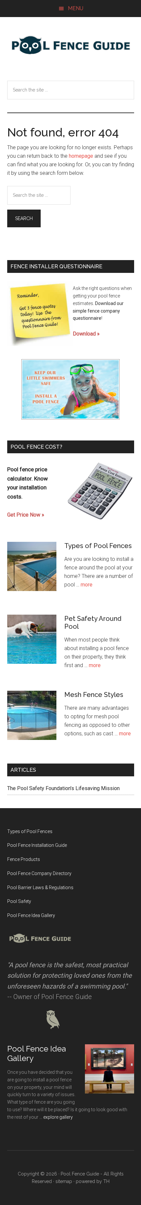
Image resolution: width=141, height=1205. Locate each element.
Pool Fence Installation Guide (37, 845)
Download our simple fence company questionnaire (98, 311)
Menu (75, 8)
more (86, 585)
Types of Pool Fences (98, 546)
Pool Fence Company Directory (39, 873)
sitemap (63, 1181)
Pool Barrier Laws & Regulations (40, 887)
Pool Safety (19, 901)
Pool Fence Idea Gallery (31, 915)
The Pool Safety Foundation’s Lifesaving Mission (63, 788)
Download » (86, 334)
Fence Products (23, 859)
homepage (81, 156)
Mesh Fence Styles (93, 695)
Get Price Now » (25, 515)
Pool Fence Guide (70, 45)
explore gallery (58, 1117)
